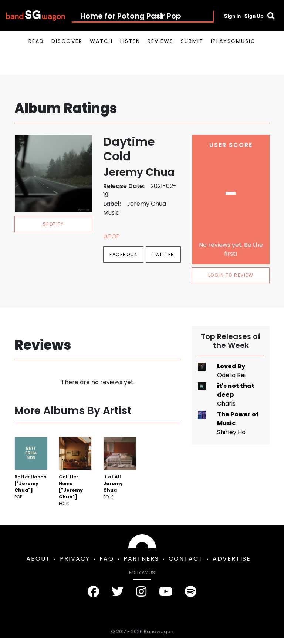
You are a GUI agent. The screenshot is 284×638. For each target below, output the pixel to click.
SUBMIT (192, 41)
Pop (18, 497)
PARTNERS (141, 558)
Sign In (232, 16)
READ (36, 41)
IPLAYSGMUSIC (233, 41)
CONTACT (186, 558)
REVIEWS (160, 41)
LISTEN (130, 41)
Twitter (163, 254)
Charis (226, 403)
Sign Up (254, 16)
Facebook (123, 254)
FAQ (106, 558)
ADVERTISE (232, 558)
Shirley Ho (231, 432)
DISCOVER (66, 41)
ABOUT (38, 558)
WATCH (101, 41)
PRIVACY (75, 558)
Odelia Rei (231, 375)
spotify (53, 224)
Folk (64, 503)
